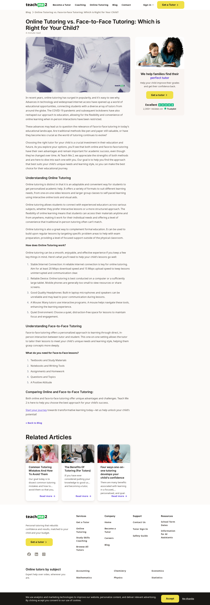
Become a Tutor (62, 4)
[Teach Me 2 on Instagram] (43, 554)
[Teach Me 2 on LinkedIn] (36, 554)
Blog (115, 4)
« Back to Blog (34, 422)
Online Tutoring (99, 4)
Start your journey (36, 410)
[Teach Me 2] (36, 4)
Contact (126, 4)
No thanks (188, 598)
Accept (170, 598)
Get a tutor (158, 95)
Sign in (147, 4)
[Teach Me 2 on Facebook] (29, 554)
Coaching (80, 4)
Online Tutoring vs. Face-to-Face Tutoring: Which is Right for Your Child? (77, 12)
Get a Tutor (169, 4)
